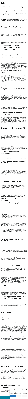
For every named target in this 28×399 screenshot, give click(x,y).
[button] (26, 389)
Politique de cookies (18, 397)
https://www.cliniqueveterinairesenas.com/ (6, 15)
